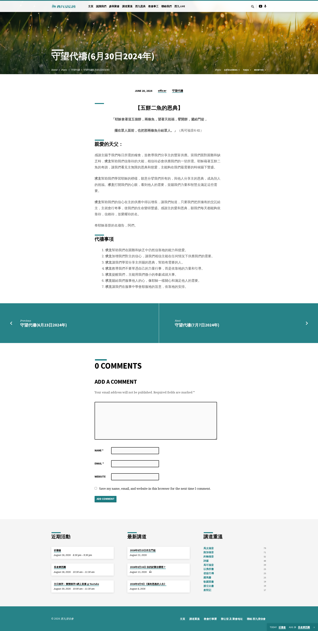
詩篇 (206, 560)
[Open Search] (253, 6)
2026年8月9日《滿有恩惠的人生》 (148, 584)
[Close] (314, 627)
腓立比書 (209, 586)
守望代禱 (75, 69)
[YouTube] (261, 6)
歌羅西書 (209, 581)
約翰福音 (209, 556)
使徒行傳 (209, 573)
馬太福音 (209, 548)
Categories (231, 69)
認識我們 (101, 6)
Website (100, 476)
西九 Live (179, 6)
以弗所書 (209, 569)
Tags (246, 69)
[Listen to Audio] (150, 572)
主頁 (90, 6)
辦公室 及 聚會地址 (232, 619)
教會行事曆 (210, 619)
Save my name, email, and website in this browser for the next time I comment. (155, 489)
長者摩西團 (60, 567)
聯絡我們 (166, 6)
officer (162, 90)
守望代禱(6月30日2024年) (96, 69)
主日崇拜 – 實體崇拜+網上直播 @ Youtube (76, 584)
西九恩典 (140, 6)
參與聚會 (114, 6)
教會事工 (153, 6)
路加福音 (209, 552)
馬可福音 (209, 565)
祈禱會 (57, 550)
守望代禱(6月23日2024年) (43, 325)
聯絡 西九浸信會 (256, 619)
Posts (64, 69)
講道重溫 (127, 6)
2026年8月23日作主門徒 (143, 550)
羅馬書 (207, 577)
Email (99, 463)
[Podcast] (265, 6)
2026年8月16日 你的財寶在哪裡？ (148, 567)
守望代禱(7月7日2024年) (197, 325)
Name (99, 450)
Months (259, 69)
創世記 (207, 590)
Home (54, 69)
